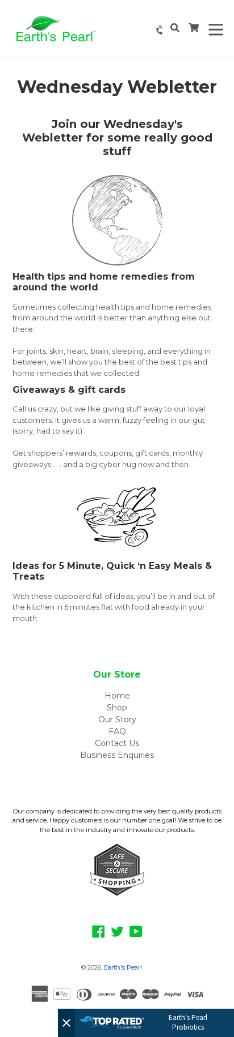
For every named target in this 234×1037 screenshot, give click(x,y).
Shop (117, 707)
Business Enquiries (117, 755)
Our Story (117, 719)
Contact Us (117, 743)
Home (117, 696)
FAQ (117, 731)
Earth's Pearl (123, 967)
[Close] (66, 1023)
